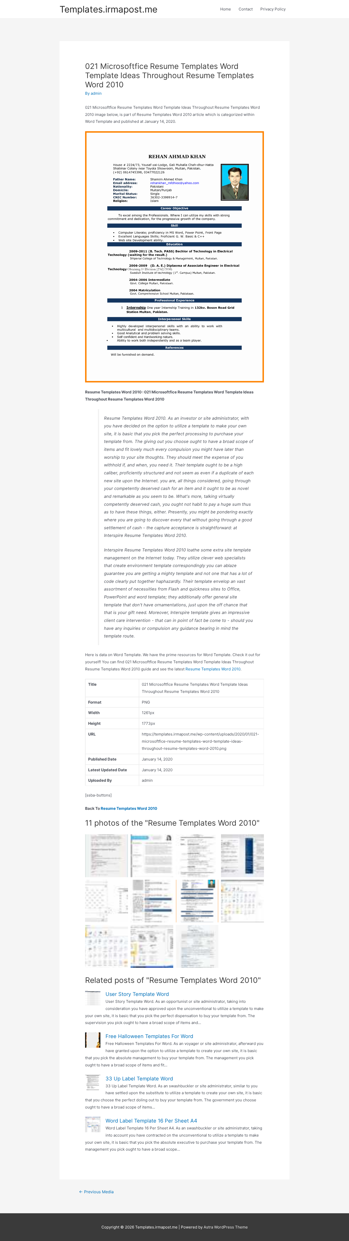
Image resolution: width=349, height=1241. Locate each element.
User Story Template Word (137, 994)
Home (225, 9)
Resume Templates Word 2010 (212, 669)
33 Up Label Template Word (139, 1079)
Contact (246, 9)
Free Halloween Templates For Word (149, 1036)
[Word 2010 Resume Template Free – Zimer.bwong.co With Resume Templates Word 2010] (242, 855)
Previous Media (96, 1191)
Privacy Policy (273, 9)
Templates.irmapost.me (108, 9)
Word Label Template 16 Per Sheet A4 (151, 1121)
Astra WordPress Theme (226, 1227)
